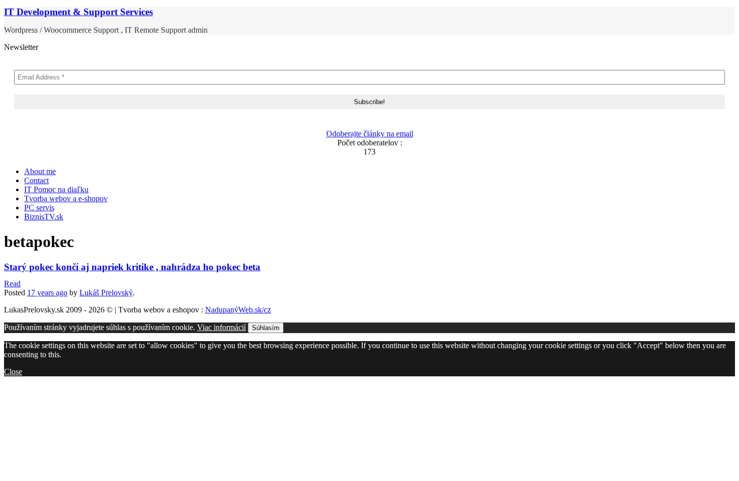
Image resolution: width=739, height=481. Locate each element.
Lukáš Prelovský (106, 292)
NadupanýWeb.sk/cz (238, 309)
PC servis (39, 207)
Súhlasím (266, 328)
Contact (36, 180)
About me (40, 171)
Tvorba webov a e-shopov (66, 198)
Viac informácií (221, 327)
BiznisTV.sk (43, 216)
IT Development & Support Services (78, 12)
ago (47, 292)
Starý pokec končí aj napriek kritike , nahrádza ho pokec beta (132, 267)
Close (13, 371)
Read (12, 283)
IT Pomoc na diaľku (56, 189)
